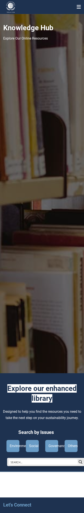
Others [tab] (73, 446)
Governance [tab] (53, 446)
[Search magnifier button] (81, 462)
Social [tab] (34, 446)
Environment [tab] (14, 446)
